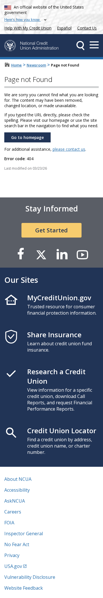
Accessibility (17, 490)
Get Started (51, 230)
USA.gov (13, 566)
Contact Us (87, 28)
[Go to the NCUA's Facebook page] (20, 254)
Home (16, 65)
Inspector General (23, 533)
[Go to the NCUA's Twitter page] (41, 254)
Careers (12, 512)
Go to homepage (27, 137)
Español (64, 28)
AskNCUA (14, 501)
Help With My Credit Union (27, 27)
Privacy (11, 555)
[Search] (80, 45)
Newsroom (36, 65)
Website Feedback (23, 588)
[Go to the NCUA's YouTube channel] (82, 254)
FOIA (9, 522)
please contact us (69, 149)
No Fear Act (16, 544)
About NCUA (17, 479)
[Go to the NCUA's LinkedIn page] (62, 254)
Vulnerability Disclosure (29, 577)
